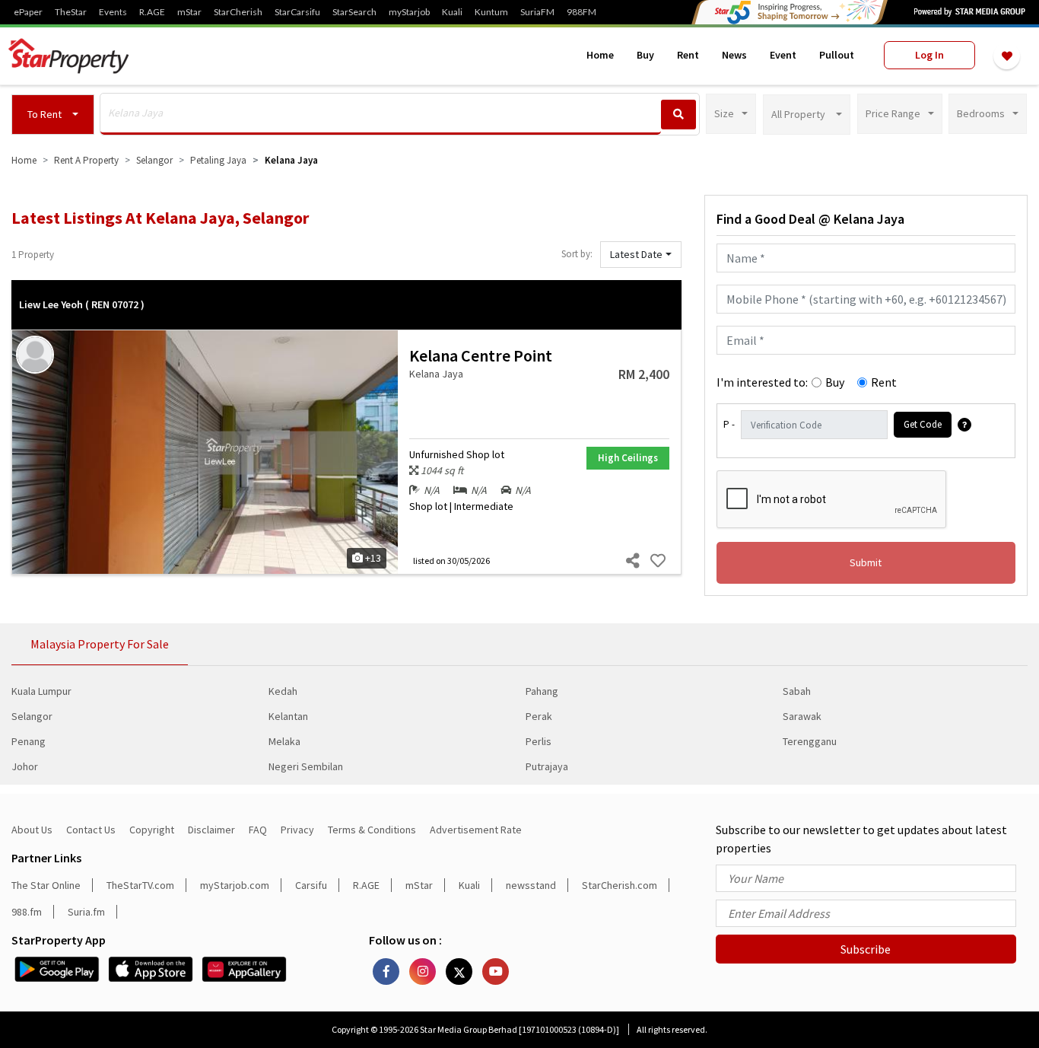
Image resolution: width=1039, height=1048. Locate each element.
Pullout (836, 55)
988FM (581, 12)
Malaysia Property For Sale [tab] (99, 643)
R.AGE (152, 12)
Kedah (282, 691)
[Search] (678, 114)
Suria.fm (86, 912)
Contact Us (91, 829)
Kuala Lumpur (41, 691)
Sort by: (577, 253)
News (734, 55)
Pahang (542, 691)
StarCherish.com (619, 885)
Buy (645, 55)
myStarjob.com (234, 885)
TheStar (71, 12)
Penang (28, 741)
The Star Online (46, 885)
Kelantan (288, 716)
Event (783, 55)
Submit (866, 562)
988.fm (26, 912)
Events (113, 12)
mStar (189, 12)
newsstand (531, 885)
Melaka (284, 741)
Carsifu (311, 885)
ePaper (28, 12)
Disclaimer (211, 829)
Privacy (297, 829)
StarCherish (238, 12)
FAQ (258, 829)
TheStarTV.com (140, 885)
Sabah (797, 691)
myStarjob (409, 12)
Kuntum (491, 12)
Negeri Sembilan (305, 766)
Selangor (31, 716)
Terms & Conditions (372, 829)
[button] (52, 114)
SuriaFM (537, 12)
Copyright (151, 829)
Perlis (538, 741)
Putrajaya (547, 766)
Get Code (923, 424)
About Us (31, 829)
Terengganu (810, 741)
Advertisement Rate (476, 829)
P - (729, 424)
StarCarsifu (297, 12)
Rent (688, 55)
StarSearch (354, 12)
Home (600, 55)
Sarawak (802, 716)
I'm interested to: (762, 382)
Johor (24, 766)
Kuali (452, 12)
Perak (539, 716)
